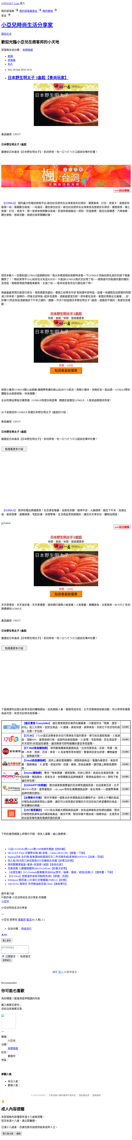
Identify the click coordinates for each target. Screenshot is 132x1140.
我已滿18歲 (8, 1133)
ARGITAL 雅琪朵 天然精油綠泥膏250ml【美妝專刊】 (38, 884)
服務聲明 (96, 1095)
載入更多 (7, 940)
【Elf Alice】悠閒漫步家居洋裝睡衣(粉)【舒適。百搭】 (39, 876)
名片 (10, 64)
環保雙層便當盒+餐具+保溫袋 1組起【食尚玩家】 (36, 864)
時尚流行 (26, 928)
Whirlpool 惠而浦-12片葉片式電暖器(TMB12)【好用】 (38, 880)
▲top (4, 934)
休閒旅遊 (28, 50)
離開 (18, 1133)
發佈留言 (7, 960)
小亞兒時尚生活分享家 (27, 25)
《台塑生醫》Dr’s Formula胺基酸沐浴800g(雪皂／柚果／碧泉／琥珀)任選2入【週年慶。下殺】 (61, 872)
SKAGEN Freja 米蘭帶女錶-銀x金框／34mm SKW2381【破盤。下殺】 (47, 853)
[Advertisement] (66, 244)
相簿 (10, 56)
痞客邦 (22, 919)
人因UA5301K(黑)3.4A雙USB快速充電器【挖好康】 (37, 849)
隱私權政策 (84, 1095)
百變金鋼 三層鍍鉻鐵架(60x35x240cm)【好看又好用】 (38, 868)
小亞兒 (5, 901)
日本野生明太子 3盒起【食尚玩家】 (38, 78)
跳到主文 (6, 34)
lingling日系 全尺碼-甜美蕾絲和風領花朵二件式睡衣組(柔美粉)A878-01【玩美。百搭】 (56, 856)
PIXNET (42, 1095)
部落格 (11, 60)
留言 (29, 919)
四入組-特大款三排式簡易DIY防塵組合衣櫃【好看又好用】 (41, 860)
